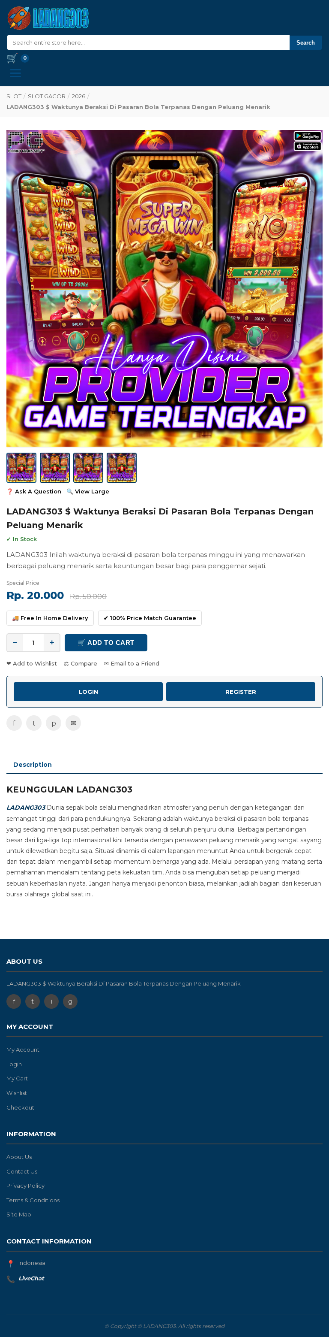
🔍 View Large (87, 491)
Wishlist (16, 1092)
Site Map (18, 1214)
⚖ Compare (80, 663)
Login (14, 1064)
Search (305, 42)
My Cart (17, 1078)
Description (32, 764)
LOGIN (88, 691)
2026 (78, 96)
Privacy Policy (25, 1185)
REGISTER (240, 691)
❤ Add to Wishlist (31, 663)
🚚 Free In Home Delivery (50, 617)
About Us (19, 1156)
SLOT (13, 96)
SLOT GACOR (47, 96)
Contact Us (21, 1171)
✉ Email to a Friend (131, 663)
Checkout (20, 1107)
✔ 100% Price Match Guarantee (150, 617)
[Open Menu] (15, 73)
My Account (22, 1049)
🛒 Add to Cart (106, 642)
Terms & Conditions (33, 1200)
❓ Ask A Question (33, 491)
